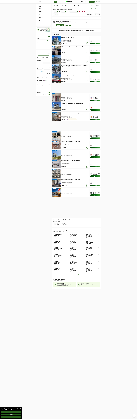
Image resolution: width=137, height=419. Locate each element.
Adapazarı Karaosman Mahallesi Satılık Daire (73, 270)
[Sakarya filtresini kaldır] (57, 11)
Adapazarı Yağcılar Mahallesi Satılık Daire (74, 235)
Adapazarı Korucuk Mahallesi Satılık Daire (58, 235)
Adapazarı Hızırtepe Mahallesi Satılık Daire (73, 262)
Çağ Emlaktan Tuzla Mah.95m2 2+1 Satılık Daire (70, 160)
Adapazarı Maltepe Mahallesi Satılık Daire (89, 255)
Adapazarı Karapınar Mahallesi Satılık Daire (89, 263)
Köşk (40, 18)
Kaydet (94, 8)
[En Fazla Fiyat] (49, 55)
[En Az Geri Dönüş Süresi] (37, 83)
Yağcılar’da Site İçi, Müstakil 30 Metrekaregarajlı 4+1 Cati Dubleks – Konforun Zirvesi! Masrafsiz (74, 66)
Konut (40, 8)
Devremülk (41, 15)
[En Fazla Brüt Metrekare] (49, 66)
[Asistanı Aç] (134, 415)
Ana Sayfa (53, 5)
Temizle (48, 36)
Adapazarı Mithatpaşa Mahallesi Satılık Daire (89, 270)
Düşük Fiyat (91, 18)
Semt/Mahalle (39, 44)
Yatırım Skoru (56, 18)
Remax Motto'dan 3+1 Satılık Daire (68, 56)
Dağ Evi (40, 12)
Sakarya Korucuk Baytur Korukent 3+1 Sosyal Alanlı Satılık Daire (74, 94)
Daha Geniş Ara (60, 25)
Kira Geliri (72, 18)
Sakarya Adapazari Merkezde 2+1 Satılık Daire (70, 179)
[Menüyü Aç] (37, 2)
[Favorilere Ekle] (87, 43)
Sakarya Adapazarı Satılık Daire (76, 5)
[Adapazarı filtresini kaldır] (65, 11)
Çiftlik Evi (40, 11)
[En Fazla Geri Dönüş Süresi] (49, 83)
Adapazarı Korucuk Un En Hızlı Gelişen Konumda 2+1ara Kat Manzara (73, 151)
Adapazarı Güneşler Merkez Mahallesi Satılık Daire (57, 263)
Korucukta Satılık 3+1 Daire (66, 169)
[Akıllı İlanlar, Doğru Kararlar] (68, 2)
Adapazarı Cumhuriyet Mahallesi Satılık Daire (73, 256)
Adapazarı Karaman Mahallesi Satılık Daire (58, 248)
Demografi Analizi (60, 283)
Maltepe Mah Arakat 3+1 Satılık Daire (68, 37)
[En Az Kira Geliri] (37, 75)
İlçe (37, 40)
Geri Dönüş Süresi (64, 18)
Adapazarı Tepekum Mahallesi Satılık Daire (90, 242)
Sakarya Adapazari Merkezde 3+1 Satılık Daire (70, 141)
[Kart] (97, 14)
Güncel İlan (85, 18)
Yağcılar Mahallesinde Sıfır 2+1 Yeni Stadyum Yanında (72, 103)
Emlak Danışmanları (85, 283)
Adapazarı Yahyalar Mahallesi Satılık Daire (58, 255)
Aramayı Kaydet (68, 25)
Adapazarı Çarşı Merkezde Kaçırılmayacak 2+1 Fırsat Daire (73, 75)
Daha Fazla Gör (76, 274)
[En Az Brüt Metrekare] (37, 66)
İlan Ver (91, 1)
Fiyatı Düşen (78, 18)
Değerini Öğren (84, 1)
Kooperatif (41, 17)
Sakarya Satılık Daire (66, 5)
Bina (39, 9)
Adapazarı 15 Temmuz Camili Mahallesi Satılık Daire (89, 236)
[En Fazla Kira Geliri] (49, 75)
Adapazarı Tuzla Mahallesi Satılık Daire (57, 242)
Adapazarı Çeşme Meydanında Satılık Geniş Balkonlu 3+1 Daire (73, 113)
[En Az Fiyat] (37, 55)
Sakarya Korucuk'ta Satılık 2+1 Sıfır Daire (69, 188)
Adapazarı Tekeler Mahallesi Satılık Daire (57, 269)
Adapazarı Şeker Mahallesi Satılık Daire (89, 248)
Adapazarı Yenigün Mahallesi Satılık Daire (73, 242)
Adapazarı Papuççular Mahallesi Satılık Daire (73, 249)
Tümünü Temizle (82, 11)
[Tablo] (99, 14)
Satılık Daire (58, 5)
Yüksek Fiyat (97, 18)
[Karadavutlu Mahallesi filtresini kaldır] (77, 11)
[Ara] (55, 2)
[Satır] (96, 14)
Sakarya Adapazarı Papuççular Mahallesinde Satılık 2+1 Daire (73, 46)
